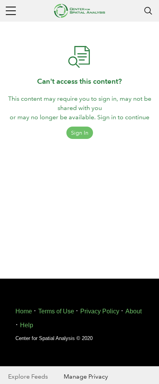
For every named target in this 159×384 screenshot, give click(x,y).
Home (23, 311)
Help (26, 325)
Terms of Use (56, 311)
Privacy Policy (99, 311)
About (133, 311)
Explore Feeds (28, 376)
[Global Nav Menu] (11, 11)
